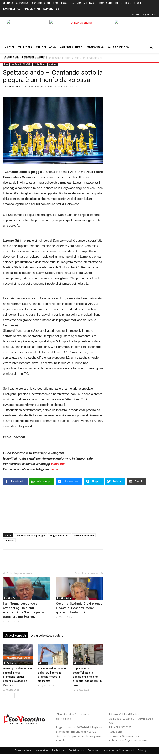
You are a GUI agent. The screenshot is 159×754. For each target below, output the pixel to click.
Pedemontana (95, 47)
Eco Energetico (11, 8)
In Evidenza (40, 63)
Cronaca (8, 2)
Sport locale (61, 2)
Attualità (22, 2)
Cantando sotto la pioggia (30, 535)
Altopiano (11, 57)
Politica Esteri (11, 598)
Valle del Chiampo (71, 47)
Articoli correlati (15, 635)
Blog (128, 2)
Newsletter (42, 750)
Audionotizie (51, 8)
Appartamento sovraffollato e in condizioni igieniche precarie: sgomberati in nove (87, 677)
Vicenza (9, 47)
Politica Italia (64, 598)
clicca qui (58, 464)
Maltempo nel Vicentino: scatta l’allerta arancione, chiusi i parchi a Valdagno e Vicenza (18, 677)
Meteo (118, 2)
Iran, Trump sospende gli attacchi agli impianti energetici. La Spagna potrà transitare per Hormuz (23, 610)
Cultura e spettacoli (84, 2)
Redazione (13, 86)
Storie (138, 2)
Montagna (105, 2)
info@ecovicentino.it (135, 740)
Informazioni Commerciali (119, 750)
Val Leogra (25, 47)
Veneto (43, 57)
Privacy (142, 750)
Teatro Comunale (84, 535)
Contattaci (94, 750)
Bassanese (28, 57)
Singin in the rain (59, 535)
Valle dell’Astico (118, 47)
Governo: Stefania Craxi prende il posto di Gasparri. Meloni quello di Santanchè (79, 608)
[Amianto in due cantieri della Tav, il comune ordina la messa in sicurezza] (53, 654)
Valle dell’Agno (46, 47)
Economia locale (40, 2)
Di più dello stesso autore (47, 635)
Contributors (76, 750)
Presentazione (23, 750)
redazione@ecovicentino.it (125, 736)
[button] (151, 47)
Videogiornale (31, 8)
